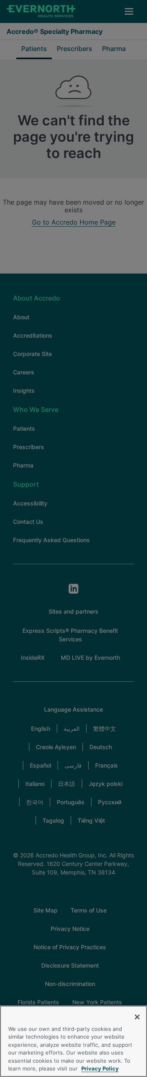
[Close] (137, 1017)
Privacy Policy (100, 1068)
